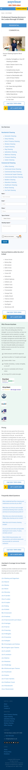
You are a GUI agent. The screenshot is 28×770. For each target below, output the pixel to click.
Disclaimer (7, 754)
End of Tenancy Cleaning (12, 141)
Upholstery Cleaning (11, 152)
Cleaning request (6, 222)
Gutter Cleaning (9, 160)
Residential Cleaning (8, 132)
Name (3, 193)
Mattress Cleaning (10, 154)
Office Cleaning (9, 166)
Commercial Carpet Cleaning (13, 174)
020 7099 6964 (10, 735)
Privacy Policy (7, 751)
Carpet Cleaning (9, 146)
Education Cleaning (10, 182)
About (5, 704)
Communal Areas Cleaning (13, 169)
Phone (3, 208)
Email (3, 201)
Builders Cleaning (10, 179)
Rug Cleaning (9, 149)
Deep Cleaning (9, 139)
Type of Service (6, 215)
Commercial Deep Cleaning (13, 172)
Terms (5, 749)
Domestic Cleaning (10, 136)
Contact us (7, 708)
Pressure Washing (10, 157)
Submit (5, 242)
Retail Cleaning (9, 187)
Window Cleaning (10, 144)
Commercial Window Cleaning (14, 177)
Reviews (6, 706)
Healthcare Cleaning (11, 185)
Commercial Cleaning (8, 163)
